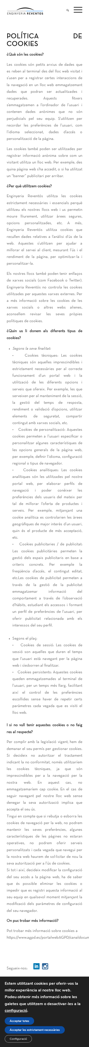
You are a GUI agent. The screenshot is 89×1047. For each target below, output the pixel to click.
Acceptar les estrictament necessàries (35, 1030)
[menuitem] (65, 9)
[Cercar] (65, 9)
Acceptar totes (19, 1021)
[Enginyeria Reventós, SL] (37, 10)
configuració (16, 1010)
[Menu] (75, 9)
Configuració (18, 1039)
